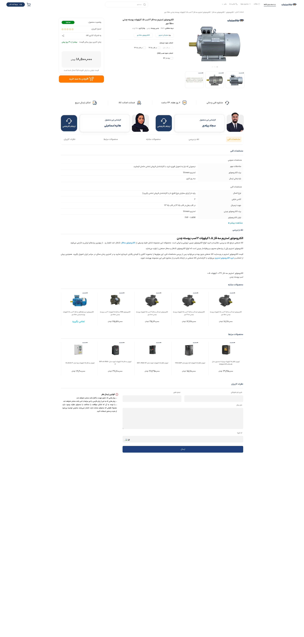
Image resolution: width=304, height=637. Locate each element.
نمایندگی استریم (163, 35)
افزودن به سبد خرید (78, 79)
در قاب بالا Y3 (138, 48)
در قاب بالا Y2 (153, 48)
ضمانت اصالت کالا (127, 102)
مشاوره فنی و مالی (215, 102)
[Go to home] (239, 12)
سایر (225, 4)
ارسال (183, 449)
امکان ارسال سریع (82, 102)
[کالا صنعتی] (289, 4)
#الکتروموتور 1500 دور (143, 35)
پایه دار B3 (166, 58)
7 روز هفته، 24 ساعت (170, 102)
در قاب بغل (166, 48)
